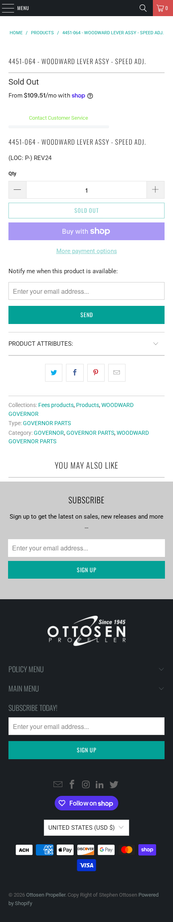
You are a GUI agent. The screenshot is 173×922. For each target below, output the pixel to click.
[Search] (143, 8)
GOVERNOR (49, 433)
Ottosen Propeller (45, 895)
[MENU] (3, 8)
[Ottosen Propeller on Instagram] (86, 785)
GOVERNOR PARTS (47, 423)
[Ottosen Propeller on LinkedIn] (100, 785)
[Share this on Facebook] (74, 373)
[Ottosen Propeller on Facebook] (72, 785)
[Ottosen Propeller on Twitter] (114, 785)
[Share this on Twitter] (53, 373)
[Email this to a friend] (117, 373)
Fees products (56, 405)
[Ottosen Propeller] (86, 8)
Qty (12, 173)
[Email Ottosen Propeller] (58, 785)
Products (87, 405)
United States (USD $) (81, 827)
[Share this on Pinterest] (96, 373)
